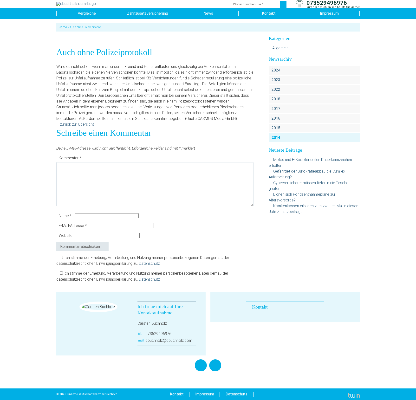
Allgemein (280, 48)
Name (65, 215)
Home (62, 27)
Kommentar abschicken (80, 246)
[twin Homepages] (354, 394)
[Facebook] (201, 365)
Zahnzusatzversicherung (147, 13)
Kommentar (70, 158)
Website (65, 235)
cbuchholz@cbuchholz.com (168, 340)
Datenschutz (149, 263)
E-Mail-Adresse (73, 225)
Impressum (329, 13)
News (208, 13)
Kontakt (269, 13)
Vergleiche (87, 13)
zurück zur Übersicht (77, 124)
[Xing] (215, 365)
